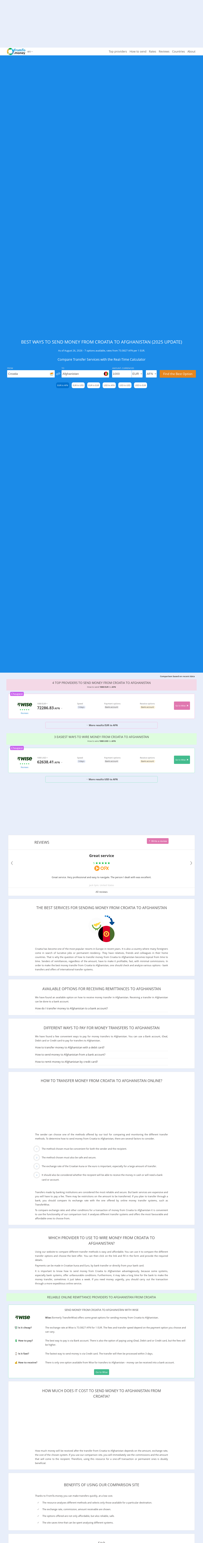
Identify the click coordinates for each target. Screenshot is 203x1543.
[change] (58, 373)
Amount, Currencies (123, 368)
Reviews (164, 51)
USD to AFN (109, 385)
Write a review (159, 841)
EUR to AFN (62, 385)
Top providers (118, 51)
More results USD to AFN (103, 779)
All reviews (102, 891)
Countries (178, 51)
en (29, 51)
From (10, 368)
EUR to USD (78, 385)
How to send (138, 51)
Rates (152, 51)
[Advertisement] (101, 22)
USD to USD (124, 385)
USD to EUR (140, 385)
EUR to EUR (93, 385)
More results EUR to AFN (103, 725)
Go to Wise (180, 705)
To (63, 368)
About (191, 51)
